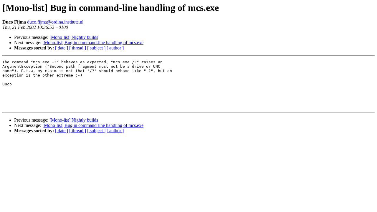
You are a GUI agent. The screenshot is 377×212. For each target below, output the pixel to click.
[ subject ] (96, 47)
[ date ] (61, 47)
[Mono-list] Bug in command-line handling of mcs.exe (92, 42)
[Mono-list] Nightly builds (73, 37)
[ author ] (115, 47)
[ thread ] (77, 47)
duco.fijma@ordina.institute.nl (55, 21)
